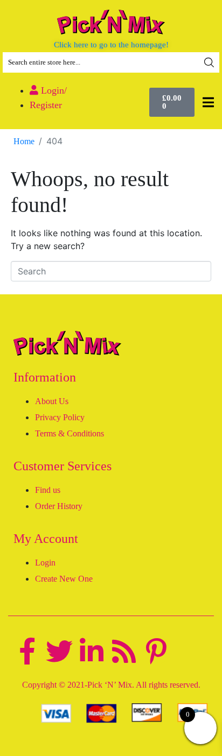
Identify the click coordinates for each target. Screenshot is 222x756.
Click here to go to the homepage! (111, 44)
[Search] (209, 62)
